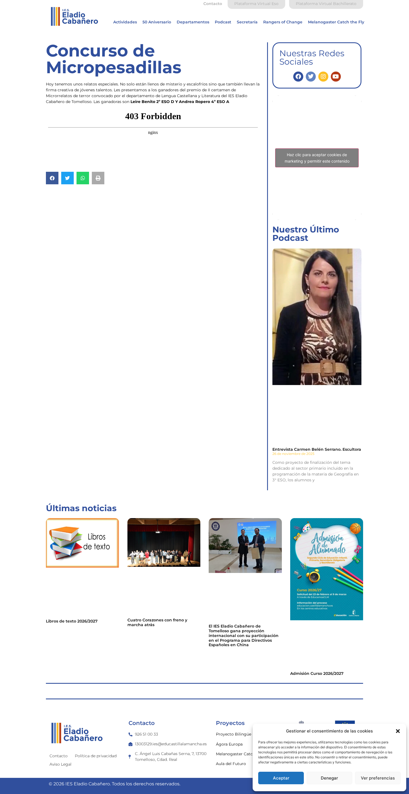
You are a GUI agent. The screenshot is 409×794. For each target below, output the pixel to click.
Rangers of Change (282, 21)
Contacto (59, 755)
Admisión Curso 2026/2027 (317, 673)
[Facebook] (298, 77)
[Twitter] (311, 77)
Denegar (329, 778)
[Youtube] (336, 77)
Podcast (223, 21)
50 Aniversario (156, 21)
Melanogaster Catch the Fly (336, 21)
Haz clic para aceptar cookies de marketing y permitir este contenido (317, 157)
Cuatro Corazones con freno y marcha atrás (157, 622)
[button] (398, 731)
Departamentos (193, 21)
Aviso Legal (61, 764)
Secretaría (247, 21)
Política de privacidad (96, 755)
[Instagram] (323, 77)
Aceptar (281, 778)
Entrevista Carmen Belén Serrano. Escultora (316, 449)
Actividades (125, 21)
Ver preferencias (378, 778)
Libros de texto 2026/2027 (72, 621)
